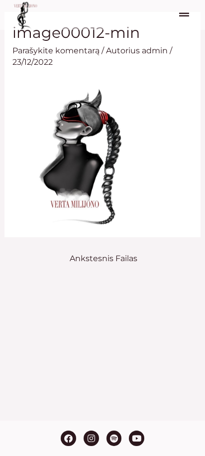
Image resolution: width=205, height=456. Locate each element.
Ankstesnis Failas (103, 258)
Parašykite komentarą (56, 50)
